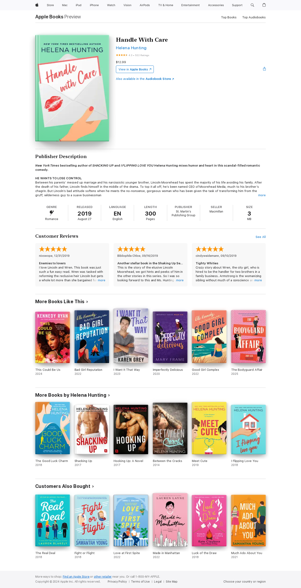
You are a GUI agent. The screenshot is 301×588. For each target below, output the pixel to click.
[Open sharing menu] (264, 69)
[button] (252, 5)
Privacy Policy (117, 581)
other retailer (103, 576)
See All (261, 237)
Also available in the (143, 79)
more (262, 195)
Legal (158, 581)
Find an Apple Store (76, 576)
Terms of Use (140, 581)
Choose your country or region (244, 581)
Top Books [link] (229, 17)
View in (133, 69)
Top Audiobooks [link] (254, 17)
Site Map (172, 581)
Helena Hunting (131, 47)
